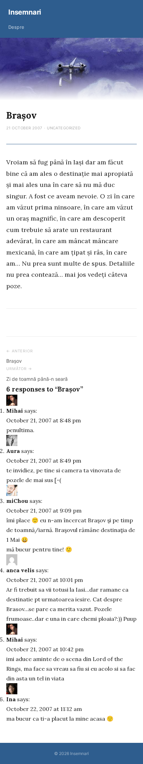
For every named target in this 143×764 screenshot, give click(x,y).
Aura (13, 450)
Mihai (14, 410)
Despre (16, 27)
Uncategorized (64, 128)
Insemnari (24, 12)
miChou (17, 500)
